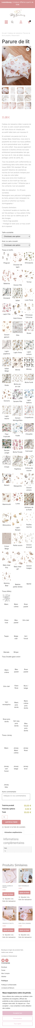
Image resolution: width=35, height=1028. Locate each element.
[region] (17, 1009)
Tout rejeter (17, 1024)
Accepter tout (17, 1013)
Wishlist (3, 976)
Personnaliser (17, 1018)
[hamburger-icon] (6, 22)
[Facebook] (3, 960)
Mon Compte (5, 973)
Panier (3, 970)
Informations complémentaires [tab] (13, 832)
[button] (12, 22)
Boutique (4, 967)
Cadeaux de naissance (15, 33)
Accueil (4, 33)
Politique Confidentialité (8, 985)
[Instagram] (6, 960)
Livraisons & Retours (7, 988)
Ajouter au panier (11, 822)
